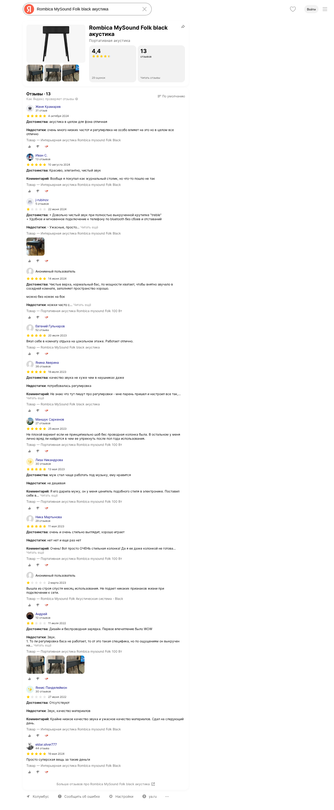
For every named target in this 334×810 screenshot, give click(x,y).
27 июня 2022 (57, 697)
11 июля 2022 (57, 623)
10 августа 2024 (59, 164)
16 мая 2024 (56, 753)
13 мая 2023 (56, 469)
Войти (311, 9)
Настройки (124, 796)
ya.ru (153, 796)
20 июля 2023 (57, 335)
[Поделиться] (183, 26)
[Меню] (324, 9)
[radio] (29, 146)
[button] (34, 73)
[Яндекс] (29, 9)
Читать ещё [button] (89, 227)
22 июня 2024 (57, 209)
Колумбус (41, 796)
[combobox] (86, 9)
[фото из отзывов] (35, 246)
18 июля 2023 (57, 371)
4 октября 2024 (58, 116)
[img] (36, 116)
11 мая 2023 (56, 526)
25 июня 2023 (57, 428)
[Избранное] (293, 9)
